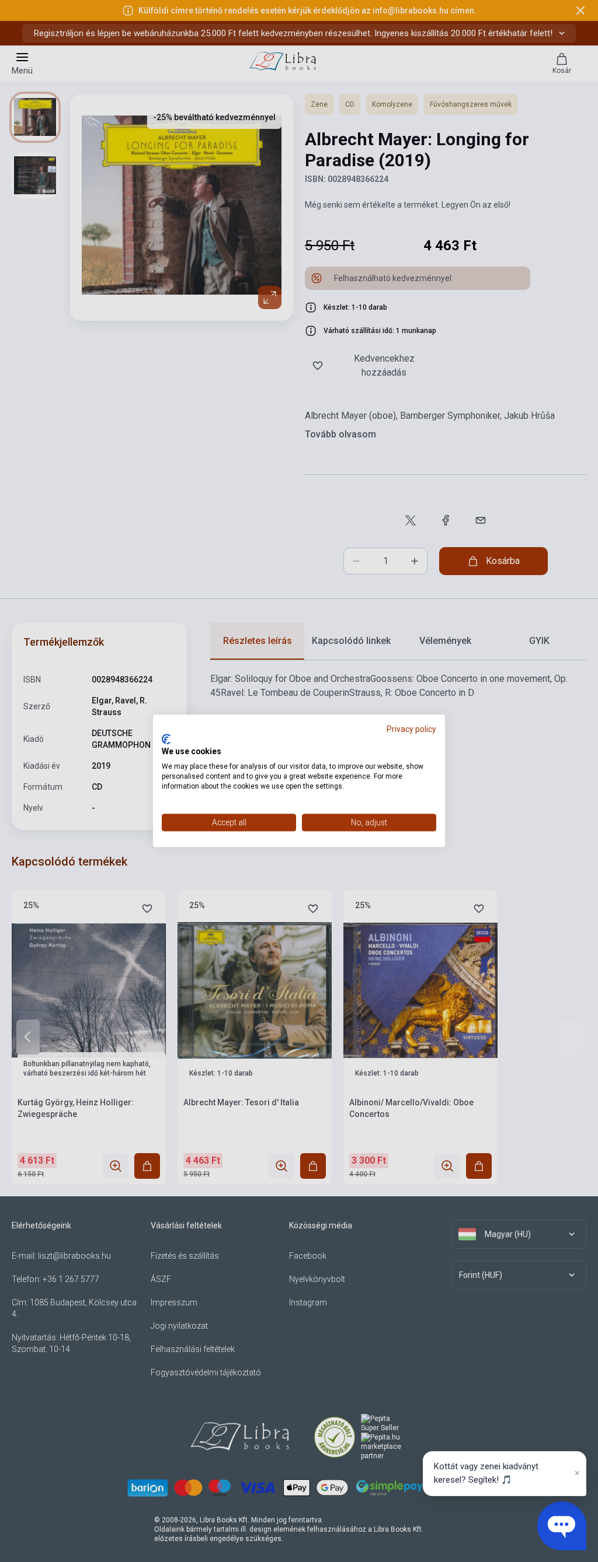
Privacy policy (411, 729)
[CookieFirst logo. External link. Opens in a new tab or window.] (166, 739)
